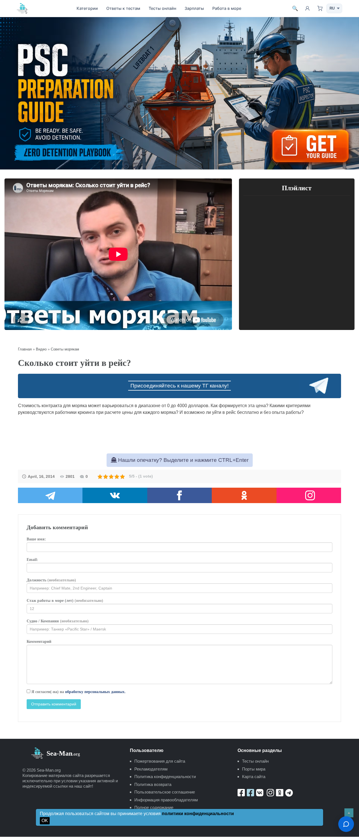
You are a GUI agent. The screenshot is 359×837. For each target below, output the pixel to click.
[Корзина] (319, 8)
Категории (87, 8)
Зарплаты (194, 8)
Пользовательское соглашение (164, 792)
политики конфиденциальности (198, 813)
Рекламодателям (150, 769)
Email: (32, 560)
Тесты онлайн (162, 8)
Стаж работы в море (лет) (65, 600)
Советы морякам (65, 349)
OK (45, 820)
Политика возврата (152, 784)
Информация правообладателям (166, 799)
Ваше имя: (36, 539)
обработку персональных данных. (95, 692)
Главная (25, 349)
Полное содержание (153, 807)
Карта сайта (253, 776)
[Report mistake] (346, 824)
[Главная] (22, 8)
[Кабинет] (307, 8)
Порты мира (253, 769)
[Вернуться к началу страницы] (348, 812)
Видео (41, 349)
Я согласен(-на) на (78, 692)
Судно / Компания (58, 621)
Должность (51, 580)
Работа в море (226, 8)
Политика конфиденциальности (165, 776)
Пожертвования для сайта (159, 761)
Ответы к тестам (123, 8)
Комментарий (39, 641)
